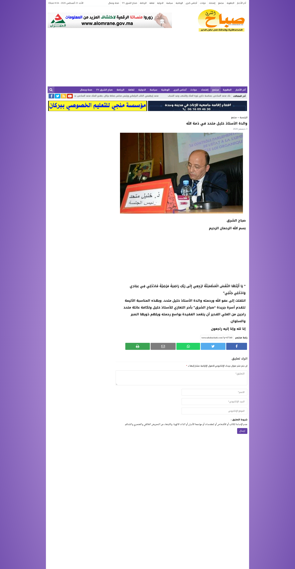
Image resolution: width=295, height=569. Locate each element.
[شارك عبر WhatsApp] (188, 346)
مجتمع (221, 3)
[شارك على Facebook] (236, 346)
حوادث (203, 3)
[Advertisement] (147, 61)
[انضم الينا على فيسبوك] (51, 96)
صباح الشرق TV (129, 3)
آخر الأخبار (241, 3)
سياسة (169, 3)
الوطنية (179, 3)
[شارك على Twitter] (213, 346)
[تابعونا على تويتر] (57, 96)
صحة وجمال (113, 3)
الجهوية (230, 3)
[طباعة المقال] (137, 346)
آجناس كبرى (191, 3)
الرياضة (143, 3)
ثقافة (151, 3)
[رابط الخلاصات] (64, 96)
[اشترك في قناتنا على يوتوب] (70, 96)
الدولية (160, 3)
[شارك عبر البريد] (163, 346)
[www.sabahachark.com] (209, 20)
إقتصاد (212, 3)
